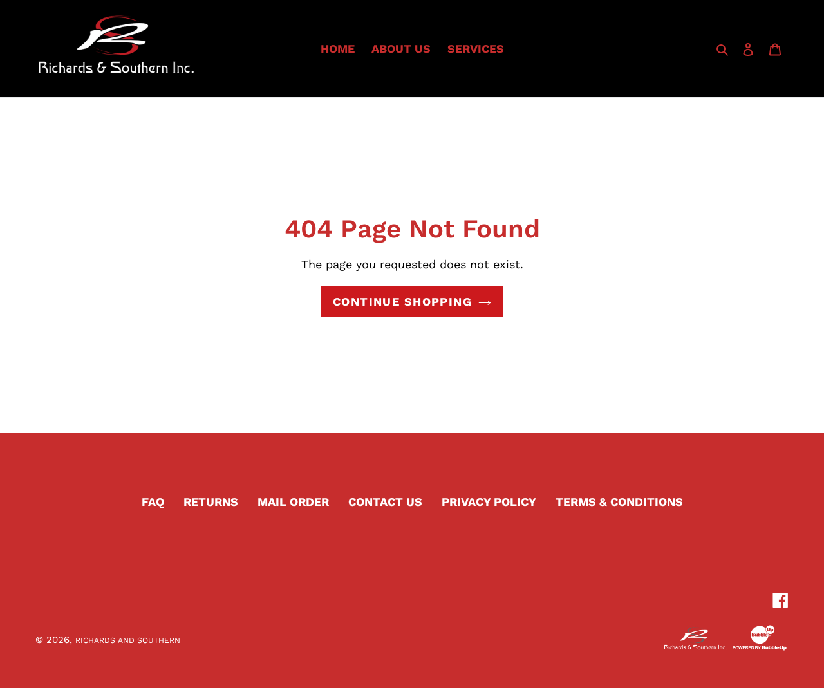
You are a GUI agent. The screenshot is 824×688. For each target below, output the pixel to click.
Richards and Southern (127, 640)
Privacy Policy (489, 501)
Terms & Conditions (619, 501)
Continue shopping (402, 301)
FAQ (153, 501)
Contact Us (385, 501)
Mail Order (293, 501)
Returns (210, 501)
